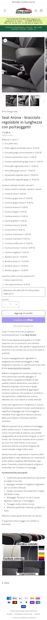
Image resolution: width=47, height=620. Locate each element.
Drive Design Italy (22, 611)
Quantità (5, 299)
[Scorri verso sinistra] (2, 101)
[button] (4, 10)
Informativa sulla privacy (23, 614)
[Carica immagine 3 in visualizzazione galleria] (35, 100)
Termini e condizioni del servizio (24, 618)
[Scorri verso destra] (44, 101)
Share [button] (6, 583)
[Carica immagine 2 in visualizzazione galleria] (23, 100)
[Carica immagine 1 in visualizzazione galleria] (11, 100)
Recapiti (37, 614)
